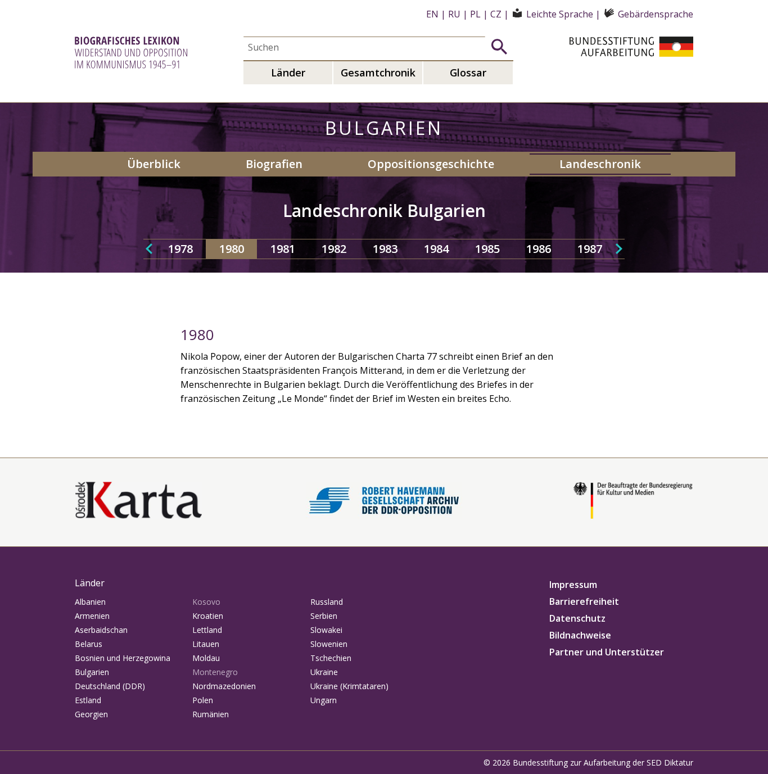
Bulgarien (92, 672)
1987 (589, 248)
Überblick (153, 163)
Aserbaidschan (101, 629)
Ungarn (323, 700)
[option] (180, 249)
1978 (180, 248)
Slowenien (328, 644)
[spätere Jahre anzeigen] (619, 249)
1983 (385, 248)
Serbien (323, 615)
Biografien (274, 163)
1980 (231, 248)
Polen (202, 700)
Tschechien (330, 658)
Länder (288, 72)
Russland (326, 601)
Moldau (206, 658)
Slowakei (326, 629)
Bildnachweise (580, 635)
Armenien (92, 615)
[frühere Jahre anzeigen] (149, 249)
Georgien (91, 714)
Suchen (499, 47)
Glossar (468, 72)
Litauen (205, 644)
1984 (436, 248)
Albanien (90, 601)
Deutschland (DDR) (110, 686)
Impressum (573, 584)
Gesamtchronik (378, 72)
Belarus (88, 644)
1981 (282, 248)
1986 (538, 248)
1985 (487, 248)
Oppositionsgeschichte (431, 163)
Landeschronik (600, 163)
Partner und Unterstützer (606, 652)
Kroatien (207, 615)
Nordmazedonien (224, 686)
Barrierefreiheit (584, 601)
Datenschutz (577, 618)
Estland (88, 700)
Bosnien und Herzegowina (122, 658)
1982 (334, 248)
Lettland (207, 629)
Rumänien (210, 714)
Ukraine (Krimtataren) (349, 686)
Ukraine (324, 672)
